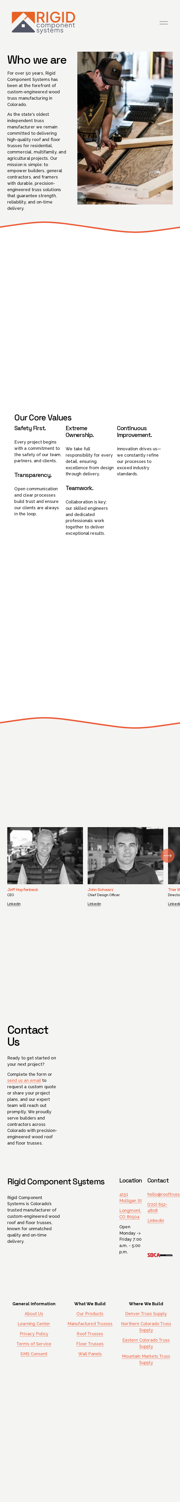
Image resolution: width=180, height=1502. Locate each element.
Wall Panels (90, 1353)
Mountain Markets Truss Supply (146, 1359)
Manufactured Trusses (90, 1323)
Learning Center (34, 1323)
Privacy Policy (34, 1333)
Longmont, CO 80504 (130, 1213)
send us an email (24, 1080)
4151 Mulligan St (130, 1197)
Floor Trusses (90, 1343)
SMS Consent (33, 1353)
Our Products (89, 1313)
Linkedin (14, 904)
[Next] (168, 856)
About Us (34, 1313)
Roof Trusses (90, 1333)
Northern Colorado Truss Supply (146, 1326)
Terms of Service (33, 1343)
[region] (90, 866)
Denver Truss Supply (146, 1313)
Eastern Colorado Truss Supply (146, 1343)
